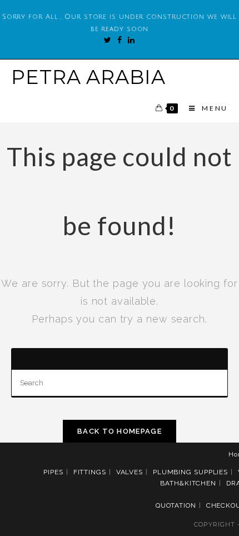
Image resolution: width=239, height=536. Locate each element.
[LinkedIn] (128, 40)
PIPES (53, 472)
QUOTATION (176, 505)
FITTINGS (89, 472)
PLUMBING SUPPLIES (190, 472)
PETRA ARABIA (88, 77)
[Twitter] (108, 40)
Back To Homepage (119, 431)
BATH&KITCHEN (188, 483)
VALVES (129, 472)
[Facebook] (117, 40)
